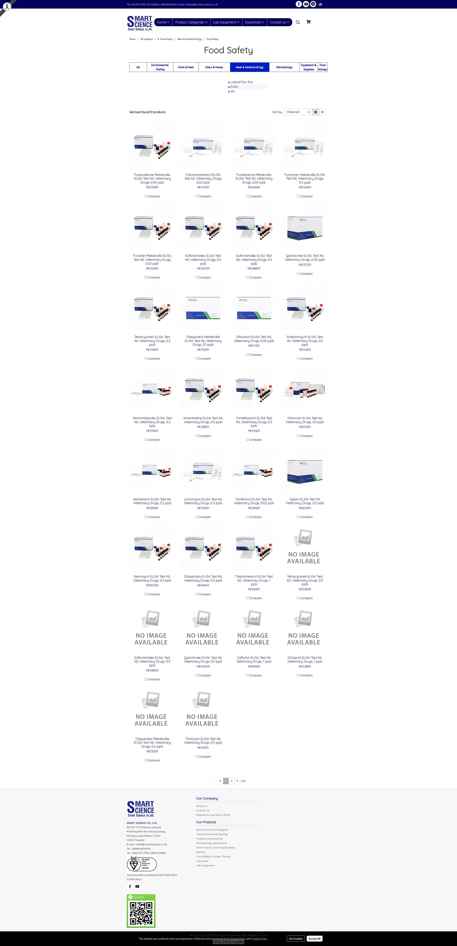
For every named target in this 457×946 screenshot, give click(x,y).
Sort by (278, 112)
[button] (298, 22)
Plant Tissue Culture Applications (215, 847)
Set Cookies (296, 938)
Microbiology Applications (211, 843)
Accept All (314, 938)
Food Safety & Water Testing (213, 856)
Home (162, 22)
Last (243, 781)
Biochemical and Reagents (212, 829)
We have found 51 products (147, 112)
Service (200, 852)
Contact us (278, 22)
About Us (201, 806)
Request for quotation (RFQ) (213, 814)
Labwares (202, 861)
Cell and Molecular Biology (212, 834)
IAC (233, 91)
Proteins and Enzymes (209, 838)
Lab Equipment (225, 22)
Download (253, 22)
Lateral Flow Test (242, 82)
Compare (153, 196)
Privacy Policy (238, 938)
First (214, 781)
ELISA (234, 86)
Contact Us (203, 810)
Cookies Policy (259, 938)
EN (324, 4)
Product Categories (190, 22)
